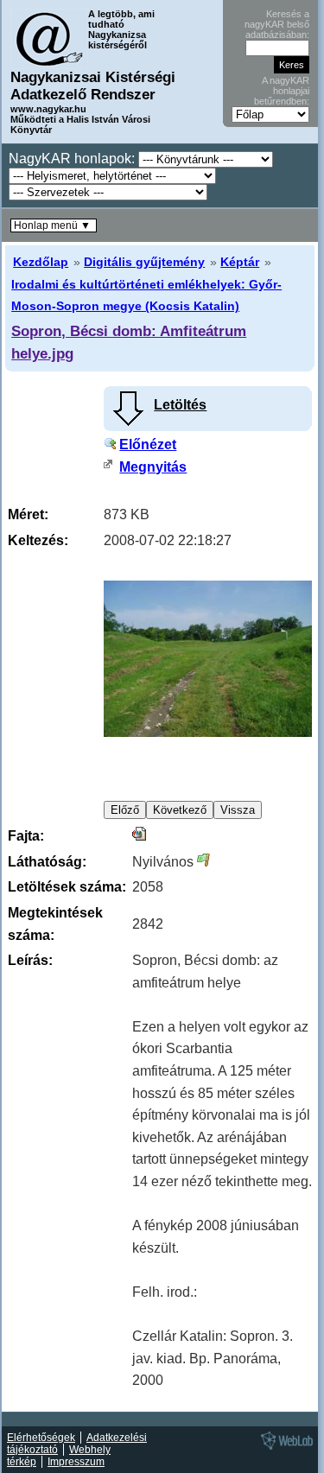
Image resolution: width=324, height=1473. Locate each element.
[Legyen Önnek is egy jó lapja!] (284, 1449)
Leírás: (30, 960)
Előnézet (147, 444)
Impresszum (76, 1462)
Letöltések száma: (67, 886)
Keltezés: (38, 540)
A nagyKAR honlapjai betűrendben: (281, 90)
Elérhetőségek (41, 1438)
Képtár (239, 262)
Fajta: (26, 836)
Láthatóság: (47, 861)
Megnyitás (153, 467)
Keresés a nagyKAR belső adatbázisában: (277, 24)
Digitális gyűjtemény (144, 262)
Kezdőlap (40, 262)
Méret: (28, 514)
